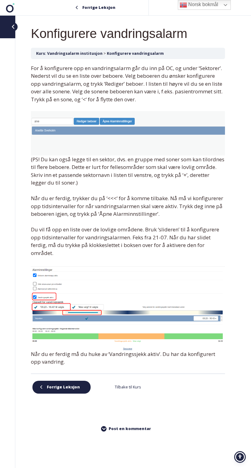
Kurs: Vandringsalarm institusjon (69, 53)
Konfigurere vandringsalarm (135, 53)
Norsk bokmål (202, 4)
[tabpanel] (128, 215)
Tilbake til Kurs (128, 387)
